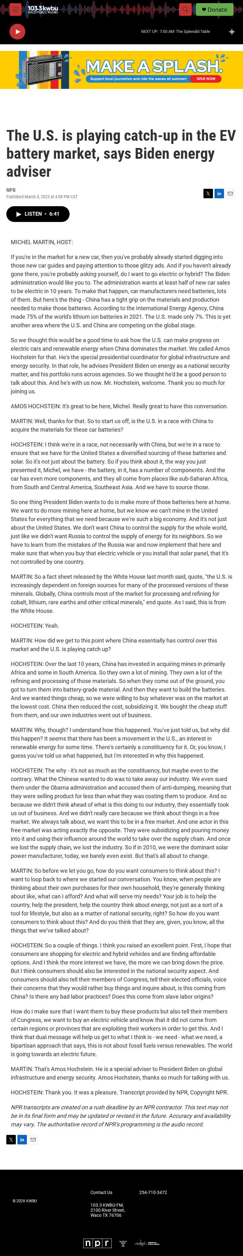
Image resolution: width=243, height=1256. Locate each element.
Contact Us (101, 1192)
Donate (217, 9)
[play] (17, 31)
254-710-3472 (153, 1192)
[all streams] (233, 31)
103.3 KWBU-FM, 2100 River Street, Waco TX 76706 (107, 1210)
